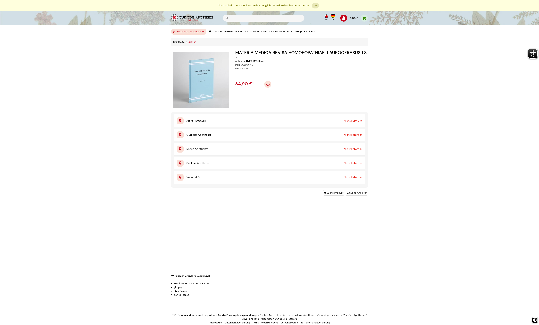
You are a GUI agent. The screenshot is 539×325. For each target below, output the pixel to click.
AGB (255, 322)
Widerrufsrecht (269, 322)
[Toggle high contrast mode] (535, 320)
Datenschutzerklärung (237, 322)
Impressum (215, 322)
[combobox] (263, 18)
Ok (315, 5)
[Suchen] (226, 18)
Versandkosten (289, 322)
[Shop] (210, 32)
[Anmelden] (343, 18)
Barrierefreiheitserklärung (315, 322)
